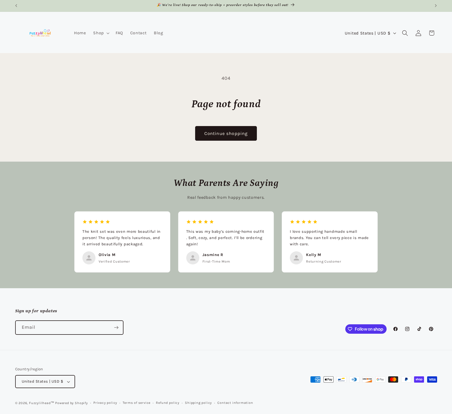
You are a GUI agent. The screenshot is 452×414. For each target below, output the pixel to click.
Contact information (235, 403)
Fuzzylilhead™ (41, 403)
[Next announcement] (436, 6)
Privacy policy (105, 403)
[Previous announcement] (16, 6)
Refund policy (167, 403)
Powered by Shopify (71, 403)
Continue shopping (226, 133)
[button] (100, 33)
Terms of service (136, 403)
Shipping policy (198, 403)
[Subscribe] (116, 327)
